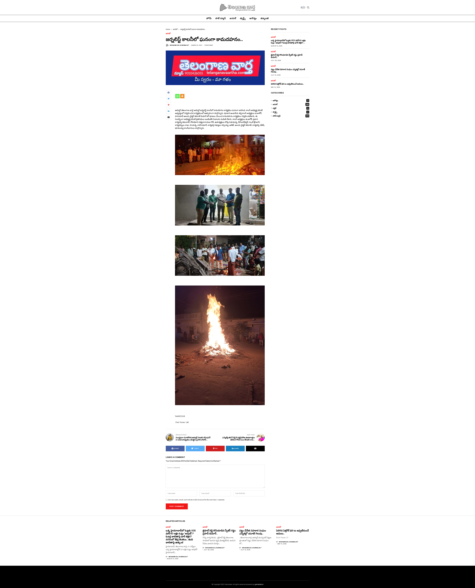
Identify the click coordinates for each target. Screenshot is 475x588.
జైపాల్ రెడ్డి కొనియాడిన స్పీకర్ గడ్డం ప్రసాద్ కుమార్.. (286, 56)
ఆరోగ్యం (290, 100)
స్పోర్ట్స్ (290, 112)
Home (168, 29)
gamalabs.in (259, 584)
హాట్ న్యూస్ (291, 116)
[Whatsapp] (177, 96)
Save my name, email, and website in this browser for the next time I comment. (196, 500)
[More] (182, 96)
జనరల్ (175, 29)
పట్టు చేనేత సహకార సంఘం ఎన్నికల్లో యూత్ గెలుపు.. (288, 70)
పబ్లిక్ (290, 108)
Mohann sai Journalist (179, 45)
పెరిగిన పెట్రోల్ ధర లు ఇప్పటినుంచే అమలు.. (287, 84)
